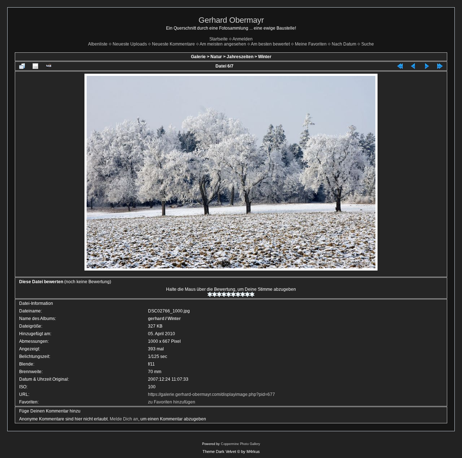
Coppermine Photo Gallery (240, 444)
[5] (228, 294)
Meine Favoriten (311, 44)
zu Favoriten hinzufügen (171, 402)
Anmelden (242, 39)
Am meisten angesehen (223, 44)
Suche (367, 44)
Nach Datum (344, 44)
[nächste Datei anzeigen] (426, 66)
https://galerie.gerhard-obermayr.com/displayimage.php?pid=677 (211, 394)
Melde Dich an (124, 419)
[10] (252, 294)
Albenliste (98, 44)
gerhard (156, 318)
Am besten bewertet (270, 44)
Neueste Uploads (130, 44)
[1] (210, 294)
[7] (238, 294)
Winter (264, 56)
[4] (224, 294)
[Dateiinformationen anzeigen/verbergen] (35, 66)
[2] (214, 294)
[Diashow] (48, 66)
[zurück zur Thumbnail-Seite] (22, 66)
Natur (216, 56)
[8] (242, 294)
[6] (233, 294)
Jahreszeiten (240, 56)
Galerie (198, 56)
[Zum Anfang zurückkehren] (399, 66)
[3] (219, 294)
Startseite (218, 39)
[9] (247, 294)
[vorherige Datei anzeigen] (413, 66)
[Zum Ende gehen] (439, 66)
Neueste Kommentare (173, 44)
